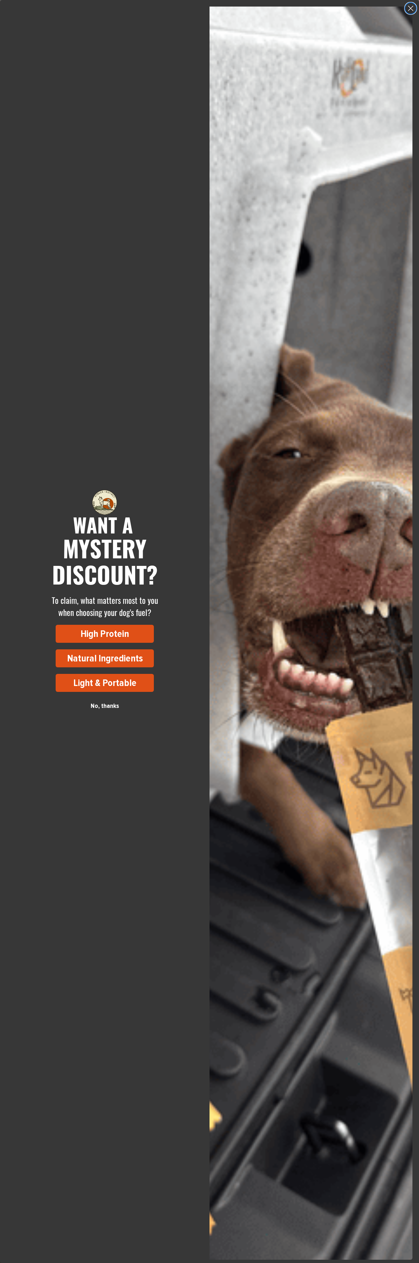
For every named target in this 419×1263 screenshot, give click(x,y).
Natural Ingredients (105, 658)
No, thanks (105, 706)
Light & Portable (105, 683)
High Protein (105, 634)
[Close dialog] (410, 8)
